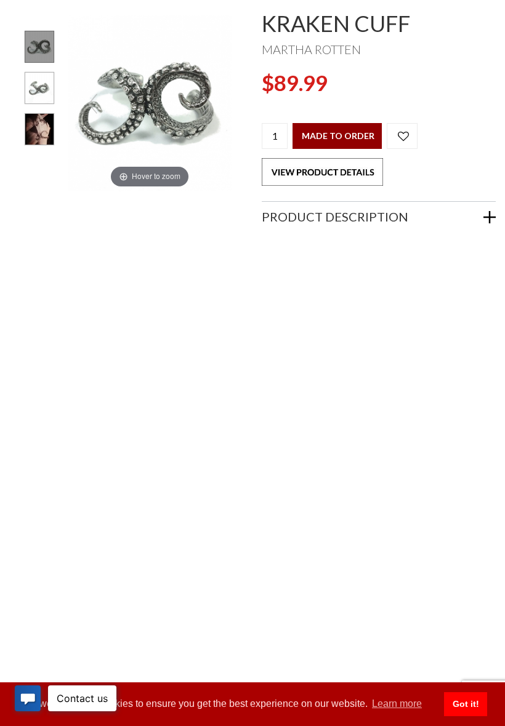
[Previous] (92, 103)
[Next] (207, 103)
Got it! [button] (466, 704)
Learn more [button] (397, 703)
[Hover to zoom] (150, 102)
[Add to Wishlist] (402, 136)
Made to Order (338, 135)
